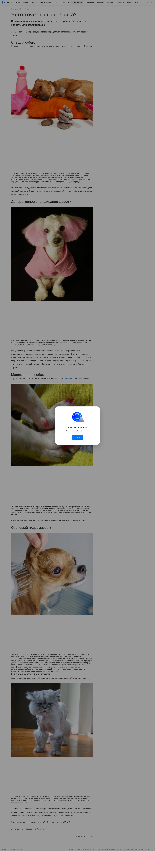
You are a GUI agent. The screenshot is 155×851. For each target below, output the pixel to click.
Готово (77, 437)
